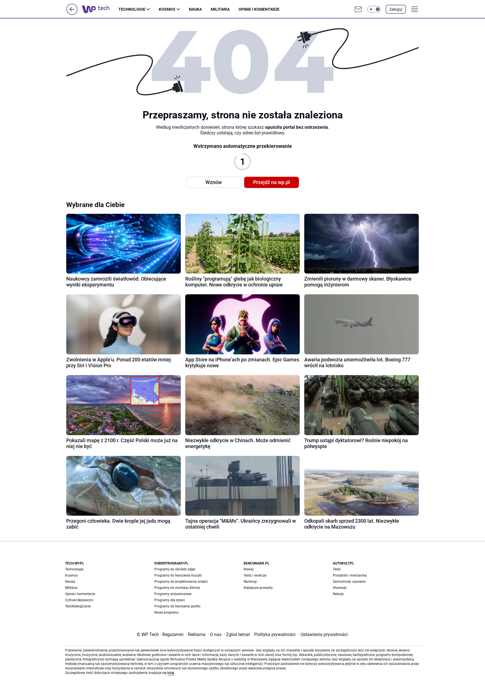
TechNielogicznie (78, 606)
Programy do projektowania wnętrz (181, 582)
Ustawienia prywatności (323, 634)
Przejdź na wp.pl (271, 182)
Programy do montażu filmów (177, 588)
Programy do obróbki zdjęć (174, 569)
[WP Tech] (100, 9)
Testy (337, 569)
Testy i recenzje (255, 575)
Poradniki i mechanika (350, 575)
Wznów (213, 182)
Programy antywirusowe (172, 594)
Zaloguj (395, 9)
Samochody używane (349, 582)
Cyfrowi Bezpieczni (79, 600)
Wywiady (340, 588)
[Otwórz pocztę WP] (358, 9)
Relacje (338, 594)
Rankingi (250, 582)
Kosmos (167, 9)
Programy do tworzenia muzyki (178, 575)
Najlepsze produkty (258, 588)
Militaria (220, 9)
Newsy (249, 569)
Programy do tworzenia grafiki (177, 606)
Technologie (131, 9)
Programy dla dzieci (169, 600)
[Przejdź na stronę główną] (72, 13)
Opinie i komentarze (259, 9)
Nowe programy (166, 612)
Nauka (195, 9)
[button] (374, 9)
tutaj (170, 673)
